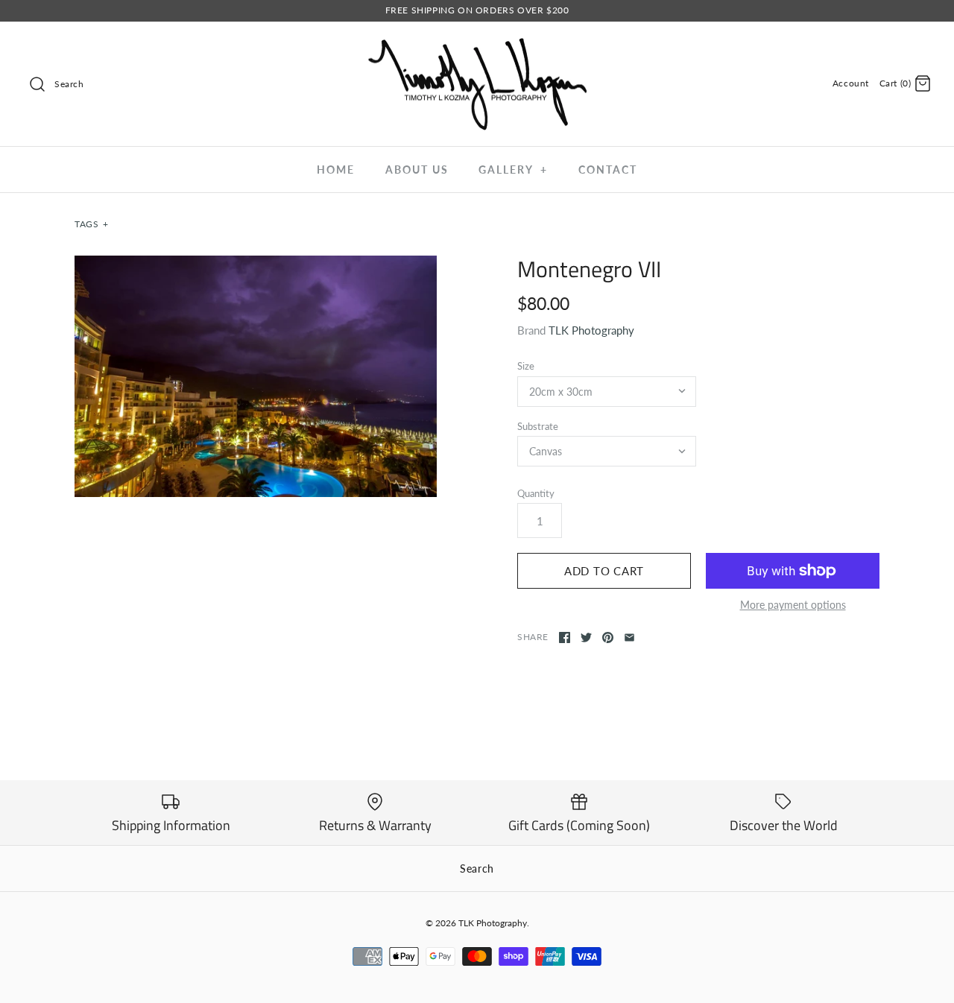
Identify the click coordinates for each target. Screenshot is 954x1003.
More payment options (793, 605)
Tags (92, 224)
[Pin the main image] (607, 637)
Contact (607, 169)
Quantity (536, 493)
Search (477, 868)
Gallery (513, 169)
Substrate (537, 426)
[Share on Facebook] (564, 637)
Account (851, 83)
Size (525, 366)
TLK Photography (591, 330)
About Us (417, 169)
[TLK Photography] (477, 45)
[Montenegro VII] (256, 376)
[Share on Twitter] (586, 637)
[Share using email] (629, 637)
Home (336, 169)
